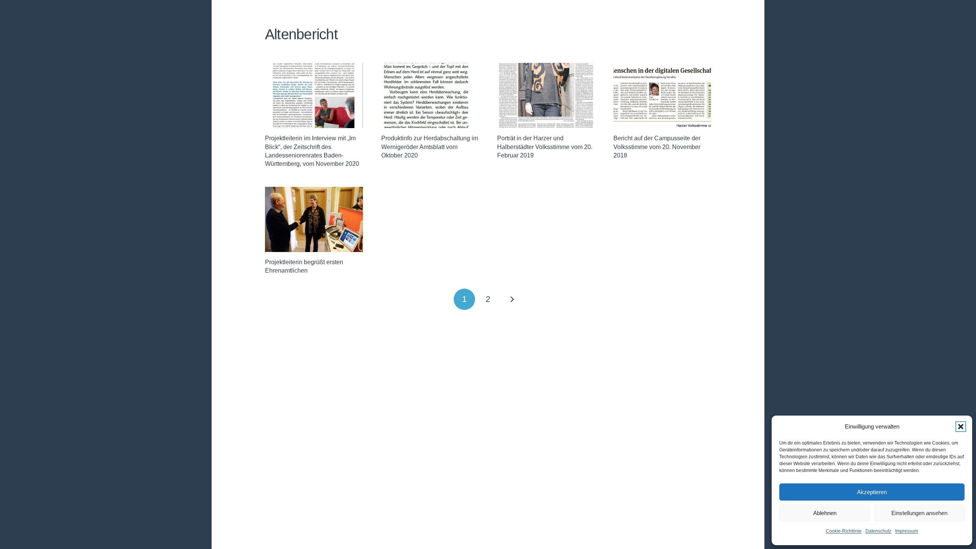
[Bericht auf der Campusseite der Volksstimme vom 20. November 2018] (662, 95)
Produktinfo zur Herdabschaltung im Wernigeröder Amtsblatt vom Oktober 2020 (429, 147)
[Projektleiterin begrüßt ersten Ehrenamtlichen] (314, 219)
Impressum (906, 531)
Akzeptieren (872, 492)
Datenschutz (878, 531)
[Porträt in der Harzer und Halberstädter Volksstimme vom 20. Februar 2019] (546, 95)
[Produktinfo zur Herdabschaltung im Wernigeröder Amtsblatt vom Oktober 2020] (430, 95)
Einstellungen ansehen (919, 513)
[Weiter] (511, 299)
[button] (961, 426)
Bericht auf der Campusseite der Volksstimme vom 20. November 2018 (656, 147)
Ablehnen (824, 513)
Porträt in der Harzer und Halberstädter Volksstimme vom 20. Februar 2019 (544, 147)
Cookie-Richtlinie (844, 531)
